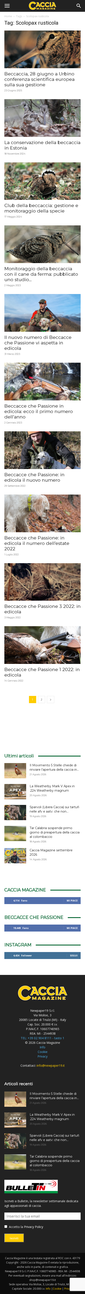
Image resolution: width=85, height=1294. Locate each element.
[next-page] (50, 699)
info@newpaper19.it (51, 1065)
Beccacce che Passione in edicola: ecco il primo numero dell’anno (38, 411)
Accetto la (15, 1227)
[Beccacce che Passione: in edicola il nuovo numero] (42, 450)
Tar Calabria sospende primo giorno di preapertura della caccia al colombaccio (55, 832)
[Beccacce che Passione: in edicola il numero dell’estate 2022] (42, 513)
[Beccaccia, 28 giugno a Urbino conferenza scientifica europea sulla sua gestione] (42, 49)
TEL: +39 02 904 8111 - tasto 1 (42, 1038)
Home (8, 16)
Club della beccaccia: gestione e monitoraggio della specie (41, 208)
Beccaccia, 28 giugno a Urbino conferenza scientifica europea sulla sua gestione (39, 79)
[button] (7, 6)
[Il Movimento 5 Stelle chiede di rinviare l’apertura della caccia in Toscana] (15, 770)
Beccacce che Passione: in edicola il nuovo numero (34, 477)
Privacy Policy (33, 1227)
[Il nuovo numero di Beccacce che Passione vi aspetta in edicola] (42, 313)
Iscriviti (14, 1238)
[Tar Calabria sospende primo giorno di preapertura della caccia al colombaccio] (15, 833)
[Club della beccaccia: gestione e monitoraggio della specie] (42, 181)
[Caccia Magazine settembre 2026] (15, 855)
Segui (74, 955)
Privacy (42, 1056)
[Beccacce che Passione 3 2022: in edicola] (42, 582)
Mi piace (72, 900)
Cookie (43, 1052)
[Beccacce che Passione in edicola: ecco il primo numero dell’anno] (42, 381)
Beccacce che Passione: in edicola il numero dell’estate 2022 (36, 543)
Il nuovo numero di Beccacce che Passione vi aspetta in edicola (37, 343)
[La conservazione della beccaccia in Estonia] (42, 118)
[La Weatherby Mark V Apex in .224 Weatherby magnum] (15, 791)
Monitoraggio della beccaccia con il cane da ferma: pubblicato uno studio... (41, 274)
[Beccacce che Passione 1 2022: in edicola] (42, 645)
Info (42, 1047)
